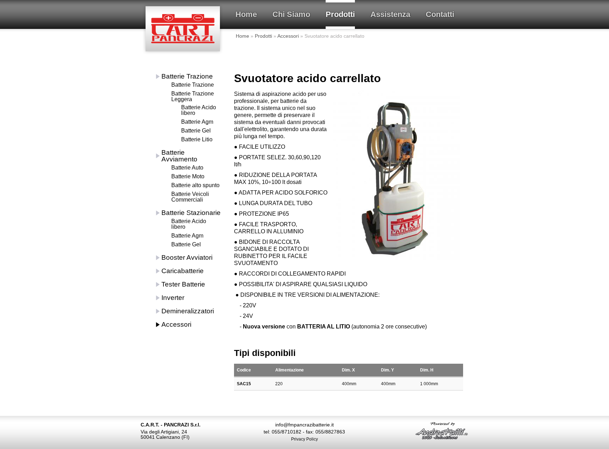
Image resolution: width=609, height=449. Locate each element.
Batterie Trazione (187, 76)
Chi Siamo (291, 14)
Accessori (288, 36)
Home (246, 14)
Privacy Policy (304, 439)
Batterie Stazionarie (191, 212)
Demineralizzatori (187, 311)
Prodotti (340, 14)
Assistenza (390, 14)
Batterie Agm (197, 122)
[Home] (182, 14)
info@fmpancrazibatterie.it (304, 425)
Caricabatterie (182, 271)
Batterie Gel (196, 131)
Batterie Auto (187, 168)
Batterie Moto (187, 176)
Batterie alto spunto (195, 185)
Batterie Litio (197, 139)
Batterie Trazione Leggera (192, 96)
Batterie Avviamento (179, 156)
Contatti (440, 14)
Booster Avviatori (187, 257)
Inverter (172, 297)
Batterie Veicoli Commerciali (190, 197)
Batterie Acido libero (198, 110)
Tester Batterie (183, 284)
